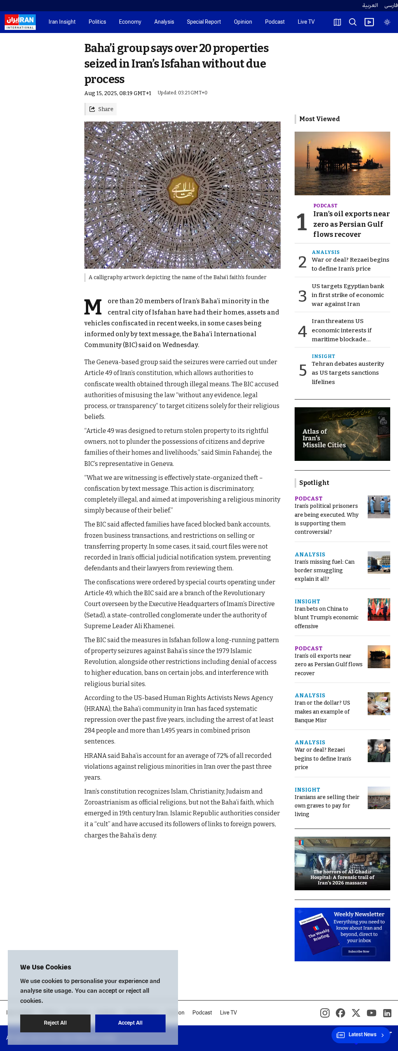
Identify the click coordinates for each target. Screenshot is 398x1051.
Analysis (164, 22)
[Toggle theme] (387, 22)
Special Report (204, 22)
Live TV (306, 22)
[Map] (337, 22)
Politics (97, 22)
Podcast (275, 22)
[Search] (353, 22)
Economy (130, 22)
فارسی (391, 6)
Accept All (130, 1023)
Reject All (55, 1023)
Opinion (243, 22)
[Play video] (369, 22)
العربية (370, 6)
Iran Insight (62, 22)
